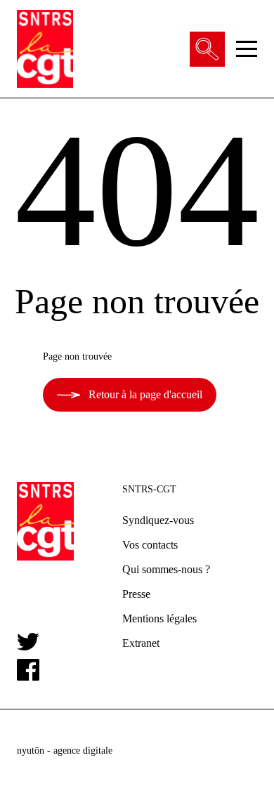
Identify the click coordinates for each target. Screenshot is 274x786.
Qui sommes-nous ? (166, 569)
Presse (136, 594)
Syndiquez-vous (158, 520)
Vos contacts (150, 545)
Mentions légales (159, 618)
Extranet (140, 643)
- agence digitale (64, 750)
